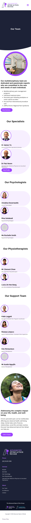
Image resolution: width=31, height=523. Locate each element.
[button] (27, 5)
